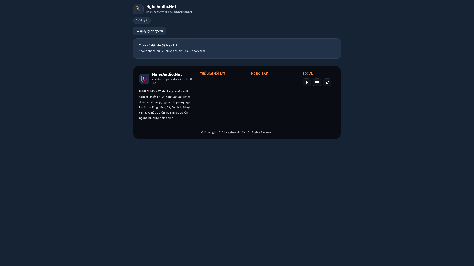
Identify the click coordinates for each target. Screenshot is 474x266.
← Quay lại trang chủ (149, 31)
